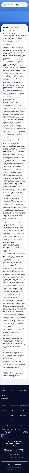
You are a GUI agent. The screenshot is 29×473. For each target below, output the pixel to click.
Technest (22, 407)
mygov (12, 407)
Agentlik (3, 390)
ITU (2, 415)
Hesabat (3, 393)
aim (2, 407)
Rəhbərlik (3, 395)
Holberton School (24, 415)
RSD (12, 415)
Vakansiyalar (23, 390)
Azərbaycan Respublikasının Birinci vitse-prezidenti (15, 461)
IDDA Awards (4, 412)
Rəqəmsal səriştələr (24, 405)
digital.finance (14, 412)
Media (12, 388)
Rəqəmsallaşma (14, 405)
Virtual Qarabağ (17, 464)
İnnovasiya (3, 405)
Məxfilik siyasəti (5, 400)
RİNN (9, 464)
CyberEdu (22, 410)
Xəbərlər (12, 390)
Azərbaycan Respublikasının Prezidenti (14, 457)
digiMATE (13, 418)
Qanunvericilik (4, 398)
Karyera (22, 388)
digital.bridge (14, 410)
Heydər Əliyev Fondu (14, 454)
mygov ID (13, 420)
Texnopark (3, 410)
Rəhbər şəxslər (23, 412)
